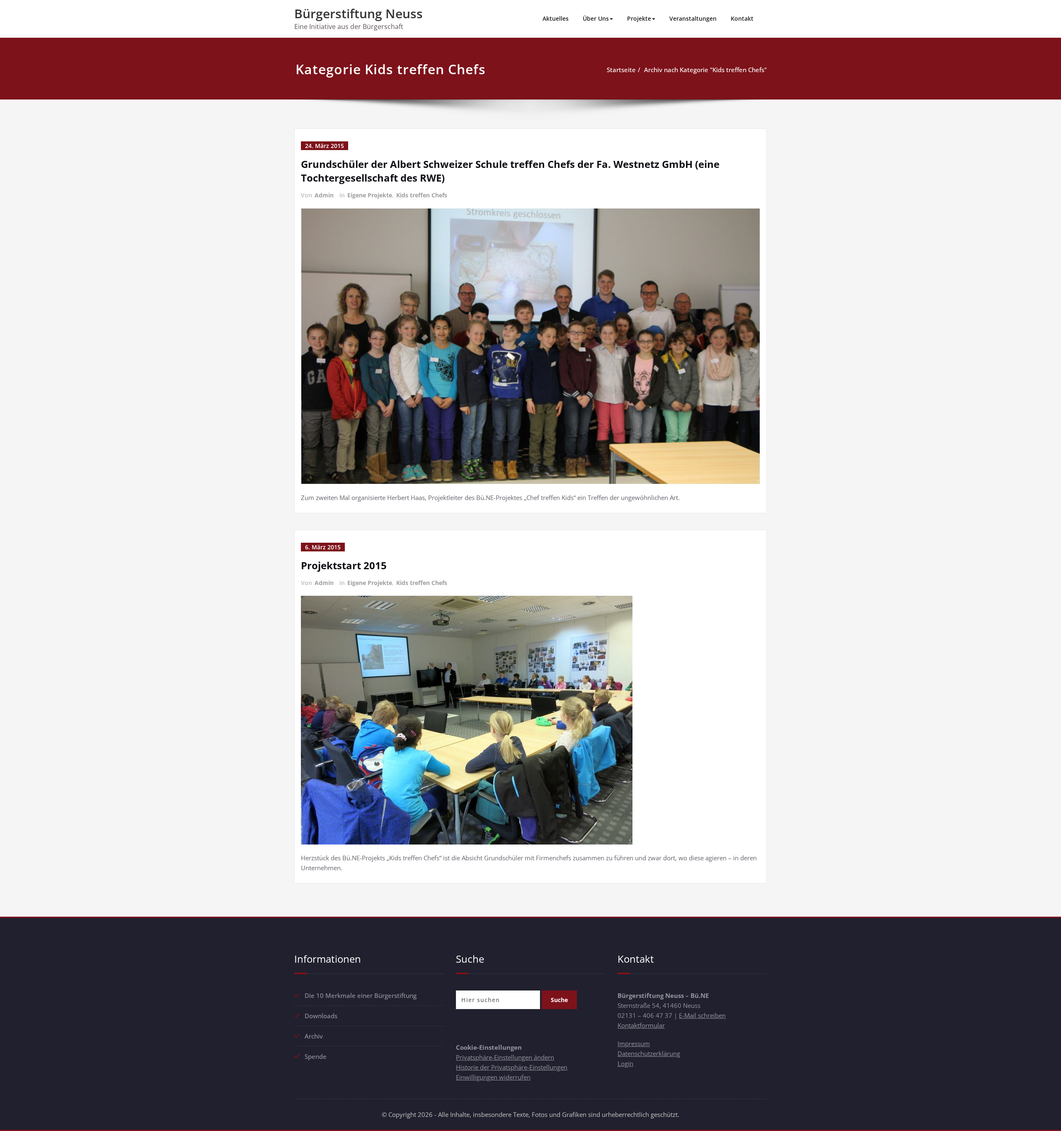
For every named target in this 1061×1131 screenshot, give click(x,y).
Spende (316, 1056)
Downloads (321, 1016)
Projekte (639, 18)
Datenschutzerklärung (649, 1053)
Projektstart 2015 (344, 565)
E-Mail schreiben (702, 1015)
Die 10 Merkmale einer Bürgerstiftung (361, 995)
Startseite (621, 70)
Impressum (634, 1043)
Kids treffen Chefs (421, 195)
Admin (324, 195)
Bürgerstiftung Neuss (358, 13)
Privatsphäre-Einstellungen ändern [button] (505, 1057)
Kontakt (742, 18)
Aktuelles (556, 18)
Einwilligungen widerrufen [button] (493, 1077)
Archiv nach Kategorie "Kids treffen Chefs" (705, 70)
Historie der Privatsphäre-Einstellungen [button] (511, 1067)
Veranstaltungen (693, 18)
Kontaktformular (641, 1025)
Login (625, 1063)
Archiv (314, 1036)
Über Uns (596, 18)
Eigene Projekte (369, 195)
